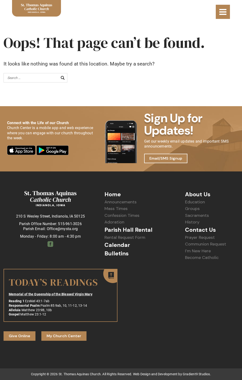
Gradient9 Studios (196, 374)
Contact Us (200, 229)
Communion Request (205, 244)
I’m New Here (198, 251)
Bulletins (116, 253)
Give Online (19, 335)
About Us (197, 194)
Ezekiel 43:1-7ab (37, 301)
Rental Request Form (124, 237)
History (192, 222)
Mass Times (116, 208)
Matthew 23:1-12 (33, 314)
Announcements (120, 202)
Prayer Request (200, 237)
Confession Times (121, 215)
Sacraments (197, 215)
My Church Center (64, 335)
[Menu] (223, 12)
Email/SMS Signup (165, 158)
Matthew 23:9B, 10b (37, 310)
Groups (192, 208)
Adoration (114, 222)
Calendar (117, 245)
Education (195, 202)
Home (112, 194)
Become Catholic (202, 257)
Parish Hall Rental (128, 229)
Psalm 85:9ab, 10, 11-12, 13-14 (63, 305)
